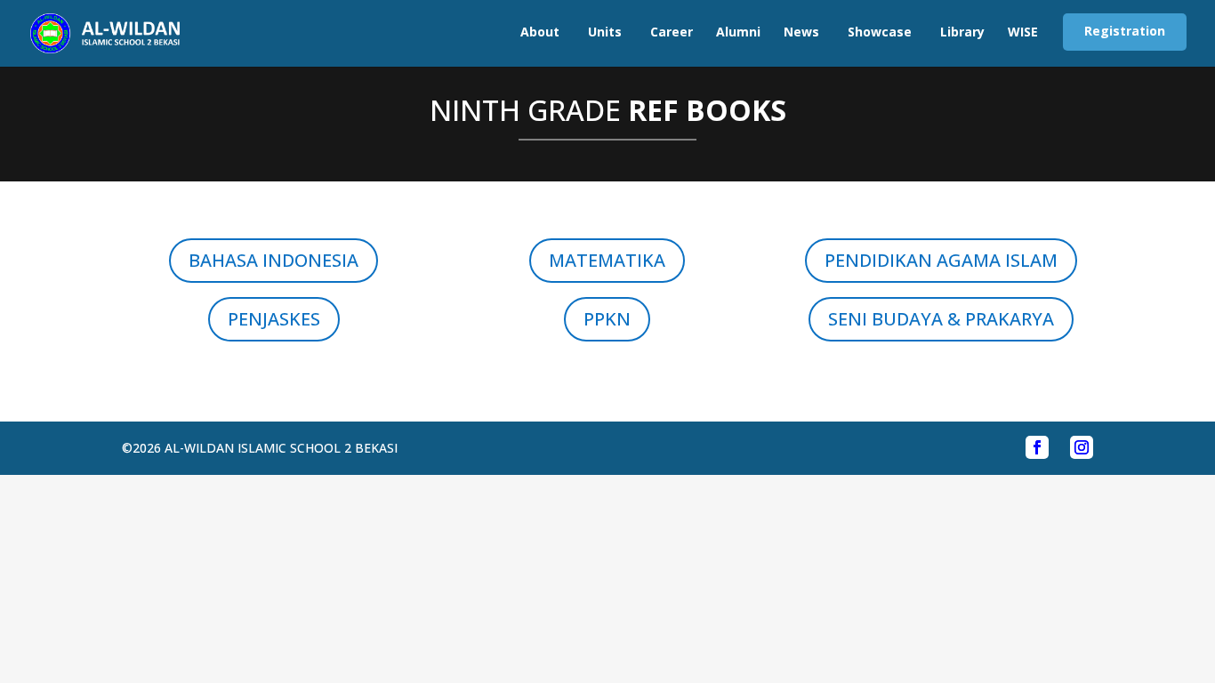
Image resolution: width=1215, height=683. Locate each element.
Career (671, 31)
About (539, 31)
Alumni (738, 31)
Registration (1124, 30)
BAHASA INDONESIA (273, 260)
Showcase (880, 31)
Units (605, 31)
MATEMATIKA (607, 260)
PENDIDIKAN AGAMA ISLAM (941, 260)
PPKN (607, 319)
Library (962, 31)
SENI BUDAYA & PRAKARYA (941, 319)
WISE (1023, 31)
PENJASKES (274, 319)
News (801, 31)
